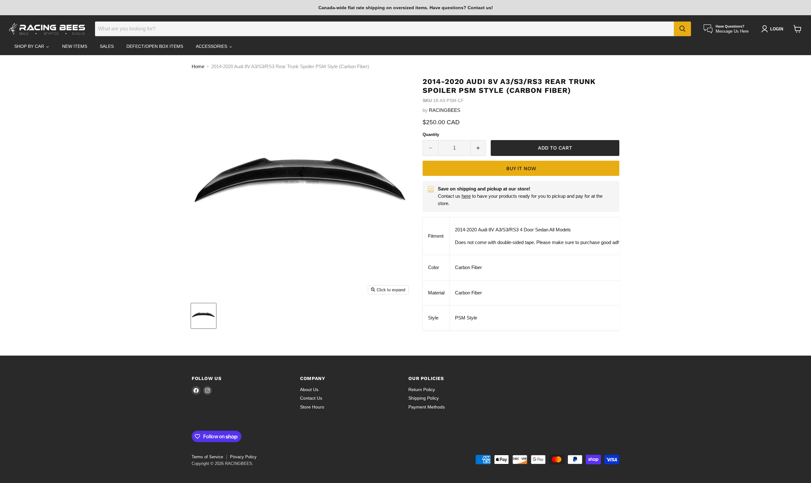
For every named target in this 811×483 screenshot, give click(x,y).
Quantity (431, 134)
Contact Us (311, 398)
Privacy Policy (243, 456)
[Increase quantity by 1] (478, 148)
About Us (309, 389)
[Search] (682, 29)
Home (198, 66)
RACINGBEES (444, 110)
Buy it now (521, 168)
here (466, 196)
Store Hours (312, 406)
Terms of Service (207, 456)
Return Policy (421, 389)
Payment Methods (426, 406)
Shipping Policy (423, 398)
